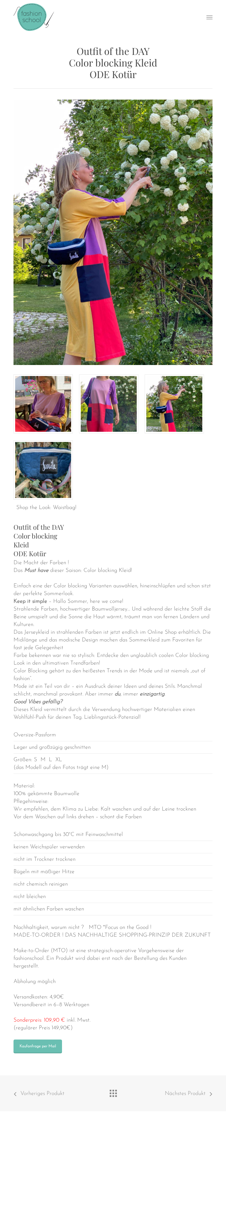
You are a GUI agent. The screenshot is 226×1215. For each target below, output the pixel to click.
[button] (209, 17)
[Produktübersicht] (113, 1091)
